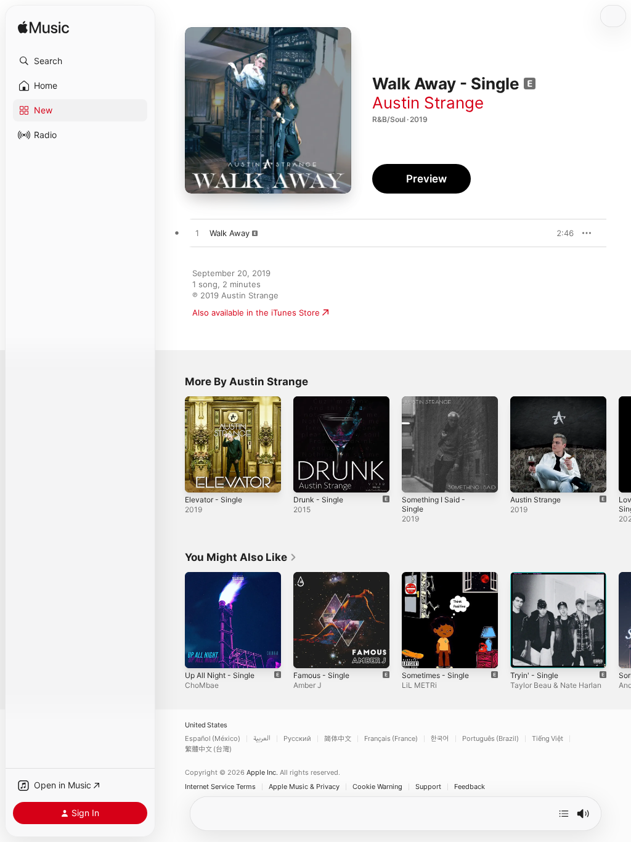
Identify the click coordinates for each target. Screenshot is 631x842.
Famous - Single (321, 675)
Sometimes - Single (435, 675)
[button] (80, 61)
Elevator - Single (213, 499)
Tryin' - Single (534, 675)
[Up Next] (563, 813)
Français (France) (391, 738)
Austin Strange (428, 102)
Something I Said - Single (433, 504)
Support (428, 786)
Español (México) (212, 738)
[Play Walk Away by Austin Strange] (197, 233)
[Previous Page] (172, 444)
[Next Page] (618, 444)
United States (206, 725)
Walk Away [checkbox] (230, 233)
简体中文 (337, 738)
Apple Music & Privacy (304, 786)
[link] (241, 557)
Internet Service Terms (220, 786)
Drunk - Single (318, 499)
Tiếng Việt (547, 738)
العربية (262, 738)
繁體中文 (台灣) (208, 749)
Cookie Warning (377, 786)
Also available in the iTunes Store (256, 312)
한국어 (440, 738)
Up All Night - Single (219, 675)
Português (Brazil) (490, 738)
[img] (43, 28)
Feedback (469, 786)
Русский (297, 738)
